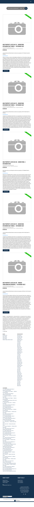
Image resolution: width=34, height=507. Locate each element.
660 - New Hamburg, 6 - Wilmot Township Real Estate (13, 328)
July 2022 (18, 381)
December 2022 (19, 375)
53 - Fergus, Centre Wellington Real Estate (9, 463)
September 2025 (19, 339)
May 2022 (18, 383)
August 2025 (19, 340)
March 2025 (19, 346)
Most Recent (19, 335)
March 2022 (19, 385)
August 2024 (19, 353)
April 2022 (18, 384)
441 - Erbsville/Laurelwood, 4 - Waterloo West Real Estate (23, 326)
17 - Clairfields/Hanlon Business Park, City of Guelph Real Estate (23, 317)
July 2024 (18, 354)
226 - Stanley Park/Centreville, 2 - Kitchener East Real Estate (21, 319)
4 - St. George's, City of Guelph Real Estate (9, 444)
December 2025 (19, 336)
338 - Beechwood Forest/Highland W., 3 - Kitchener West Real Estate (20, 324)
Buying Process (5, 480)
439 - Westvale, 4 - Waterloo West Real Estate (11, 326)
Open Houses (5, 337)
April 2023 (18, 371)
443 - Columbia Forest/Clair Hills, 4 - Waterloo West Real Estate (20, 327)
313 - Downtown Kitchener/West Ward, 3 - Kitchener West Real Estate (23, 320)
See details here (5, 55)
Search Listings (5, 482)
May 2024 (18, 356)
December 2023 (19, 362)
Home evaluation (20, 481)
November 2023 (19, 363)
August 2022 (19, 380)
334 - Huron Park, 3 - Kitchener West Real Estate (11, 166)
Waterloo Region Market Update (8, 339)
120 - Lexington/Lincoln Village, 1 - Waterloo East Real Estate (9, 317)
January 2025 (19, 348)
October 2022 (19, 377)
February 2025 (19, 347)
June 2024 (18, 355)
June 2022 (18, 382)
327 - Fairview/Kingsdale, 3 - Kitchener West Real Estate (10, 322)
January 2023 (19, 374)
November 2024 (19, 349)
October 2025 (19, 338)
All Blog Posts (5, 335)
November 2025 (19, 337)
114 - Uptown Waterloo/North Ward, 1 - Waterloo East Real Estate (13, 316)
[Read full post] (17, 29)
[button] (23, 494)
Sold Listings (5, 338)
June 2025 (18, 343)
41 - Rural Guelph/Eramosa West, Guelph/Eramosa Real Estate (15, 325)
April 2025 (18, 345)
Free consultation (20, 482)
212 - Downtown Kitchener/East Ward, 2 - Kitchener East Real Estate (14, 48)
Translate (9, 497)
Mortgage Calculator (6, 481)
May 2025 (18, 344)
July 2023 (18, 367)
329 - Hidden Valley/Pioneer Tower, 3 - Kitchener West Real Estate (24, 322)
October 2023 (19, 364)
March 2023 (19, 372)
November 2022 (19, 376)
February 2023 (19, 373)
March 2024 (19, 358)
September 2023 (19, 365)
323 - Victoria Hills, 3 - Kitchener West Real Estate (16, 321)
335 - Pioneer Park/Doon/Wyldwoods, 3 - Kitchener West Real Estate (22, 323)
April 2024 (18, 357)
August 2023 (19, 366)
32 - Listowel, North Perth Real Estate (7, 321)
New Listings (5, 336)
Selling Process (20, 480)
